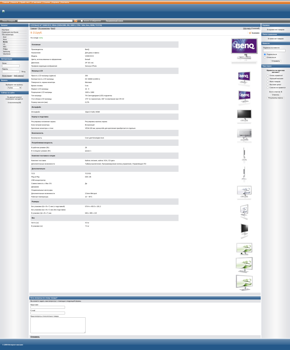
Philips (5, 49)
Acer (4, 37)
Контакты (65, 2)
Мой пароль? (19, 76)
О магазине (36, 2)
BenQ (5, 42)
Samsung (6, 51)
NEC (4, 47)
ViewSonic (7, 54)
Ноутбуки (5, 30)
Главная (5, 2)
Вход (23, 71)
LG (4, 44)
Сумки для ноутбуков (10, 32)
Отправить (35, 337)
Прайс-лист (25, 2)
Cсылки (47, 2)
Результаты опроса (275, 98)
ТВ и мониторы (7, 34)
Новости (14, 2)
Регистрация (7, 76)
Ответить (275, 95)
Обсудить (247, 28)
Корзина (55, 2)
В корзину (255, 33)
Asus (5, 39)
